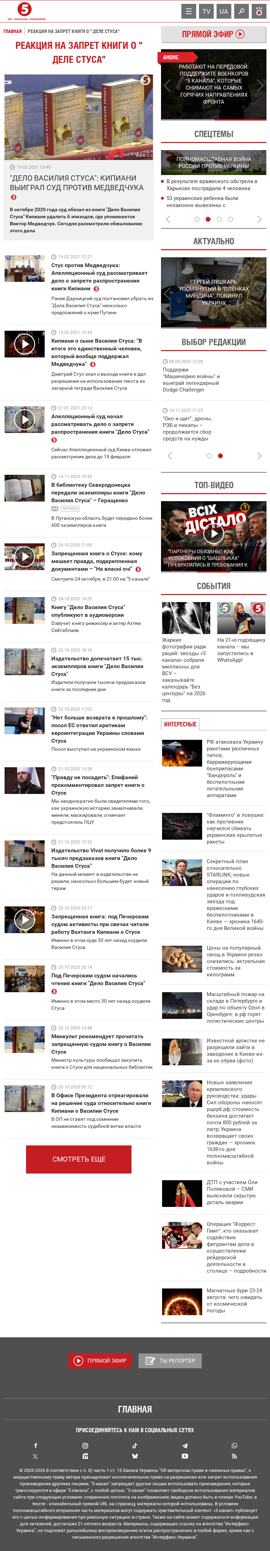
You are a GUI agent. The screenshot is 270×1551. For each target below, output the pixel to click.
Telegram (185, 1445)
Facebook (35, 1445)
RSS (234, 1456)
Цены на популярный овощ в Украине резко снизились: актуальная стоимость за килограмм (236, 961)
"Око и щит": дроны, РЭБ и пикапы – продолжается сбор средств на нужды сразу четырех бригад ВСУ (190, 435)
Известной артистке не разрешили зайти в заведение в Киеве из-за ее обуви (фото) (236, 1051)
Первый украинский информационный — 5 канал (25, 11)
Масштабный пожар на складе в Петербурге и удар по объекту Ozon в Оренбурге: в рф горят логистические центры (236, 1007)
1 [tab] (187, 120)
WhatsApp (234, 1445)
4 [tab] (230, 219)
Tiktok (135, 1445)
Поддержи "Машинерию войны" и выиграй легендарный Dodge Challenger (191, 380)
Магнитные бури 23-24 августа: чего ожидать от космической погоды (234, 1300)
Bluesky (135, 1456)
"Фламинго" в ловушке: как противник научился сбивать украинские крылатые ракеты (236, 828)
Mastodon (85, 1456)
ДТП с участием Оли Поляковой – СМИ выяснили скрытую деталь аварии (232, 1192)
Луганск (70, 508)
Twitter (35, 1456)
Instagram (85, 1445)
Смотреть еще (78, 1159)
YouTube (185, 1456)
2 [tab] (240, 120)
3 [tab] (219, 219)
